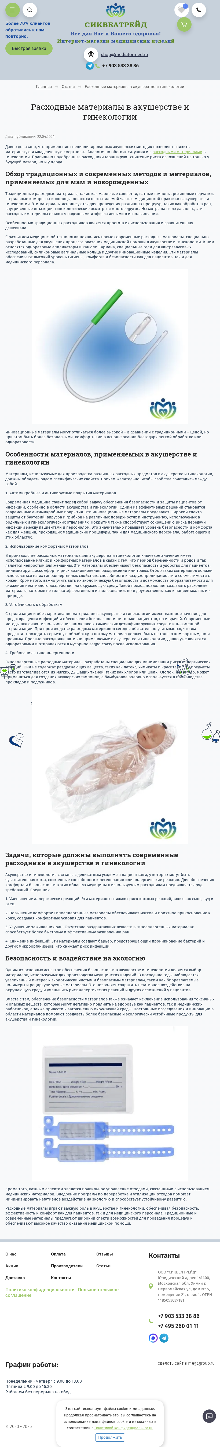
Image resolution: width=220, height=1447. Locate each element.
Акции (11, 1265)
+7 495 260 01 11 (178, 1326)
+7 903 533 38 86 (120, 65)
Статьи (103, 1265)
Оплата (58, 1254)
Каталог (12, 10)
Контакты (61, 1277)
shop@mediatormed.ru (124, 54)
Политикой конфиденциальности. (123, 1428)
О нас (10, 1254)
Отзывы (104, 1254)
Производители (67, 1265)
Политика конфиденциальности (40, 1289)
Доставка (15, 1277)
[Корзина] (184, 24)
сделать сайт (171, 1363)
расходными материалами (177, 151)
